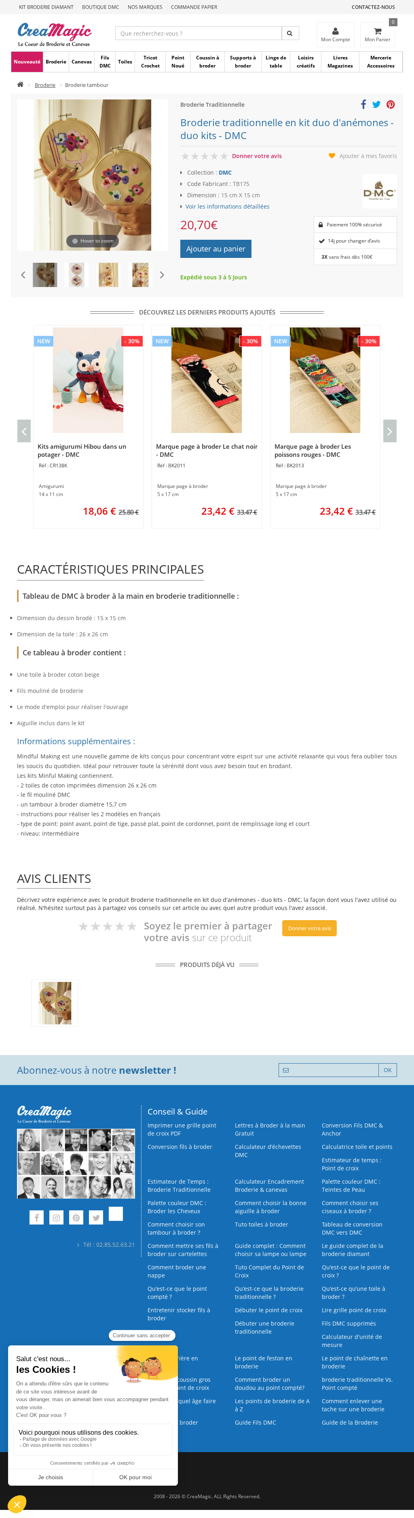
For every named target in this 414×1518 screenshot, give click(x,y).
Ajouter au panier (215, 248)
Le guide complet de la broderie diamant (352, 1250)
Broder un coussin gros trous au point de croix (179, 1383)
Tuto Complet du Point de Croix (269, 1271)
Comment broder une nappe (177, 1271)
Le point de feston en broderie (263, 1362)
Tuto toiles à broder (261, 1224)
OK (388, 1070)
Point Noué (177, 61)
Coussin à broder (207, 61)
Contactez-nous (373, 7)
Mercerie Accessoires (381, 61)
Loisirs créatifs (306, 61)
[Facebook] (37, 1218)
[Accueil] (20, 85)
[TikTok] (116, 1218)
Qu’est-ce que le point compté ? (177, 1293)
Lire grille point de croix (354, 1310)
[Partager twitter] (376, 106)
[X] (96, 1218)
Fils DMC (105, 61)
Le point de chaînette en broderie (355, 1362)
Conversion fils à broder (180, 1147)
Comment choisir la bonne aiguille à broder (270, 1207)
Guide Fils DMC (255, 1422)
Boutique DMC (100, 7)
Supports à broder (243, 61)
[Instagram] (56, 1218)
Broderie (56, 61)
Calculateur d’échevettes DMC (268, 1151)
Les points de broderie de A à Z (272, 1405)
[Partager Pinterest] (391, 106)
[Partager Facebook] (363, 106)
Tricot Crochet (150, 61)
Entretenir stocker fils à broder (179, 1314)
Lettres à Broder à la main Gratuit (270, 1129)
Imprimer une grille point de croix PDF (182, 1129)
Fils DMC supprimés (349, 1323)
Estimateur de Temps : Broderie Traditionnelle (179, 1185)
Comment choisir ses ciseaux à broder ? (350, 1207)
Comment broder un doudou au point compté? (269, 1383)
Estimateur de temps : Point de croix (352, 1164)
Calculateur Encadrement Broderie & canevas (269, 1185)
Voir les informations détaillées (228, 206)
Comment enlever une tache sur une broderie (353, 1405)
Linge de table (276, 61)
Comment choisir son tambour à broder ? (176, 1228)
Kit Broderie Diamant (46, 7)
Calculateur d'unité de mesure (352, 1341)
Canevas (82, 61)
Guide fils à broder (173, 1422)
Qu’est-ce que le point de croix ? (356, 1271)
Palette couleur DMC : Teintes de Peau (351, 1185)
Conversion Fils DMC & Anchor (352, 1129)
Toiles (125, 61)
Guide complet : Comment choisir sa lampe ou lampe (270, 1250)
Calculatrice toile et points (357, 1147)
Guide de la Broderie (350, 1422)
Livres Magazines (340, 61)
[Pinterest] (76, 1218)
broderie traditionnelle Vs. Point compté (357, 1383)
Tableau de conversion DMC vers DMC (352, 1228)
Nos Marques (145, 7)
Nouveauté (27, 61)
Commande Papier (194, 7)
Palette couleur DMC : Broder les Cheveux (177, 1207)
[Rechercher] (290, 33)
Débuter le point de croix (268, 1310)
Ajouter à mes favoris (368, 156)
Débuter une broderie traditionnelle (264, 1327)
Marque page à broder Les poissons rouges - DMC (313, 450)
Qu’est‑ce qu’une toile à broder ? (353, 1293)
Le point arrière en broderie (173, 1362)
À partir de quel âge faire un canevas (182, 1405)
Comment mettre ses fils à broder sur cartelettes (183, 1250)
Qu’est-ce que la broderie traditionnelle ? (269, 1293)
